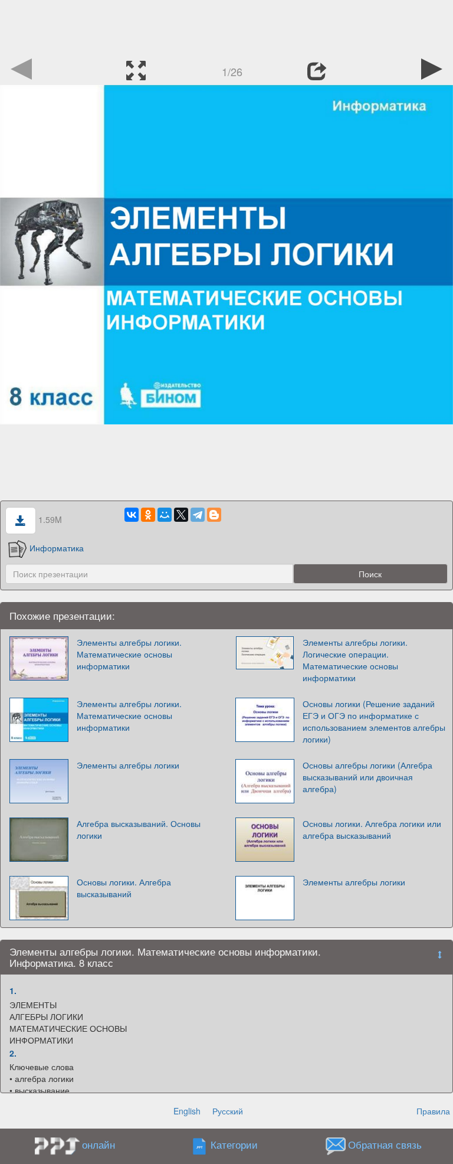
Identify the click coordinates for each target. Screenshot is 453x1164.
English (187, 1111)
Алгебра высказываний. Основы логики (139, 829)
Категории (234, 1145)
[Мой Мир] (164, 515)
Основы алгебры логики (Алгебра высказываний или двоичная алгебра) (367, 776)
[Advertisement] (226, 26)
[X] (181, 515)
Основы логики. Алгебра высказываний (124, 888)
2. (13, 1053)
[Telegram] (198, 515)
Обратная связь (385, 1145)
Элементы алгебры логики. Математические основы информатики (129, 654)
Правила (433, 1111)
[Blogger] (214, 515)
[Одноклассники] (148, 515)
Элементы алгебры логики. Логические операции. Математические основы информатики (355, 660)
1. (13, 990)
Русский (227, 1111)
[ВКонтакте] (131, 515)
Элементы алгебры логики (128, 765)
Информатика (56, 548)
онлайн (98, 1144)
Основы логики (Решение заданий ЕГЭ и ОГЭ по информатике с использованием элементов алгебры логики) (374, 721)
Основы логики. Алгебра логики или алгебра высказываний (372, 829)
